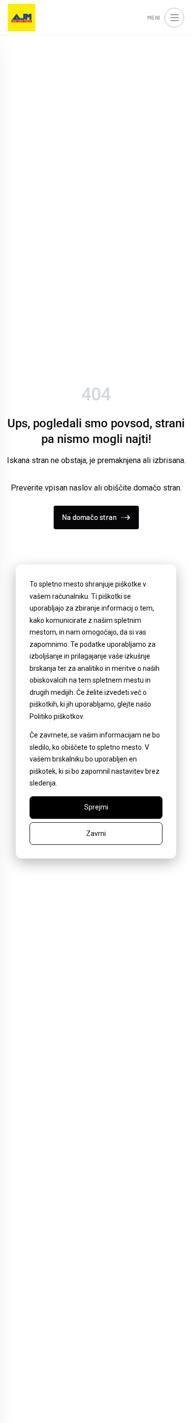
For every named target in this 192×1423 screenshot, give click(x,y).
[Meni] (174, 17)
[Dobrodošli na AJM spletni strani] (21, 17)
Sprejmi (96, 807)
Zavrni (96, 833)
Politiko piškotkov (56, 716)
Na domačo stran (89, 517)
